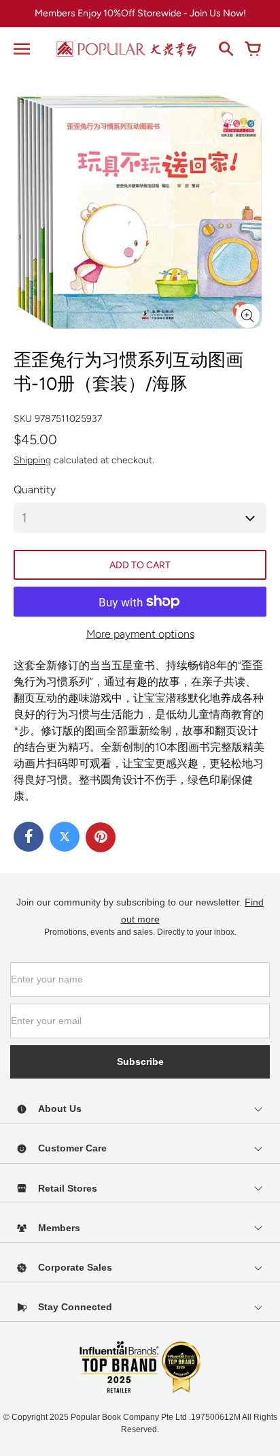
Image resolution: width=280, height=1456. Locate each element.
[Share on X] (65, 837)
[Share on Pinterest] (101, 837)
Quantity (35, 489)
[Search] (225, 49)
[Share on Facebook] (28, 837)
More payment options (140, 634)
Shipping (32, 460)
